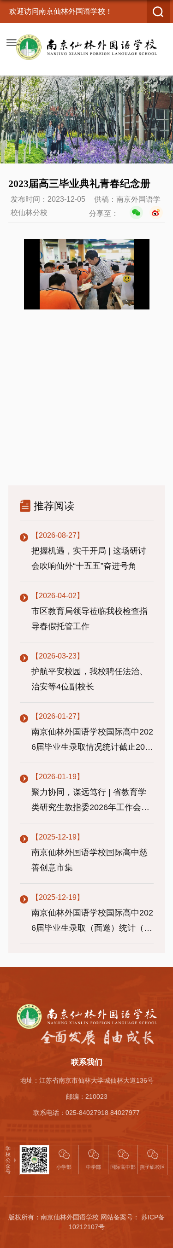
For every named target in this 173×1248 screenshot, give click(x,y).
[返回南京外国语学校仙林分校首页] (87, 47)
